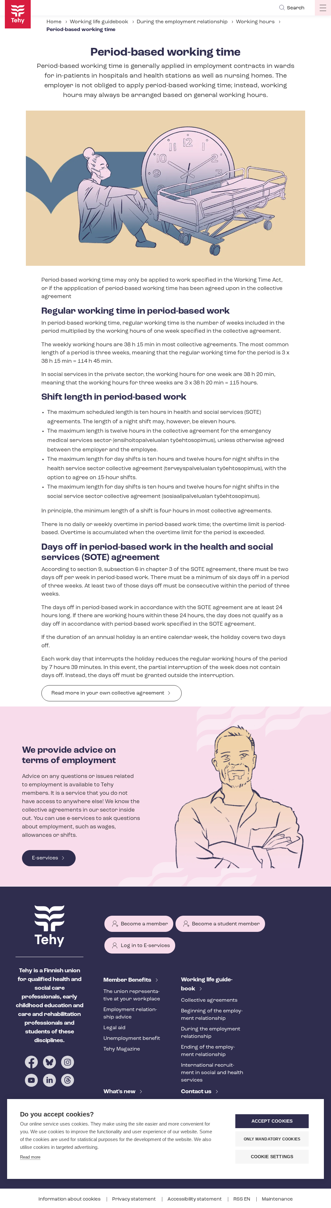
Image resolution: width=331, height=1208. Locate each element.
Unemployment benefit (131, 1038)
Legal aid (114, 1027)
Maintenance (277, 1199)
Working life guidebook (99, 22)
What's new (120, 1092)
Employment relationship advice (130, 1013)
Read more (30, 1157)
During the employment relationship (182, 22)
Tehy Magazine (121, 1049)
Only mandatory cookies (272, 1139)
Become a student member (226, 924)
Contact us (197, 1092)
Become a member (144, 924)
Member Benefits (128, 980)
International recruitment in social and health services (212, 1073)
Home (54, 22)
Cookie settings (272, 1156)
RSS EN (242, 1199)
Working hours (255, 22)
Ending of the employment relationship (208, 1051)
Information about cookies (69, 1199)
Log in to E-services (145, 945)
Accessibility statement (195, 1199)
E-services (45, 858)
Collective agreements (209, 1000)
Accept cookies (272, 1121)
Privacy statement (134, 1199)
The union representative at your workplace (131, 995)
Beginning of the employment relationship (212, 1014)
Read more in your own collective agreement (107, 693)
